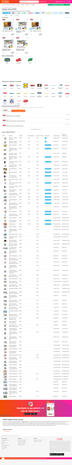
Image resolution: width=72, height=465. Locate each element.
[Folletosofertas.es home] (5, 1)
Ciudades (33, 4)
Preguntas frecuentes (5, 440)
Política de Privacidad (35, 458)
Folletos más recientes (10, 4)
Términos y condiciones (28, 458)
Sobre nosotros (4, 446)
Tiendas (22, 4)
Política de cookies (43, 458)
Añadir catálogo (4, 447)
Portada (3, 4)
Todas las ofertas (7, 7)
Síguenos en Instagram (21, 442)
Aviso (23, 458)
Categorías (27, 4)
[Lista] (69, 2)
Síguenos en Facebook (22, 441)
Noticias (3, 449)
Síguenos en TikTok (21, 445)
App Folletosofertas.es (5, 445)
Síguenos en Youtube (21, 443)
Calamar (11, 7)
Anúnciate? (3, 441)
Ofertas (18, 4)
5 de (5, 17)
